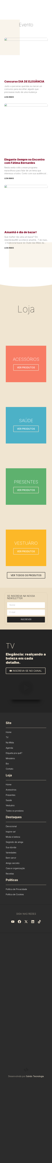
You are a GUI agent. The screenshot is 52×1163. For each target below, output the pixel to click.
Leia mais (9, 97)
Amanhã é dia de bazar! (20, 232)
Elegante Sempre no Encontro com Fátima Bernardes (24, 161)
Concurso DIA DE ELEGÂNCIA (24, 81)
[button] (26, 688)
